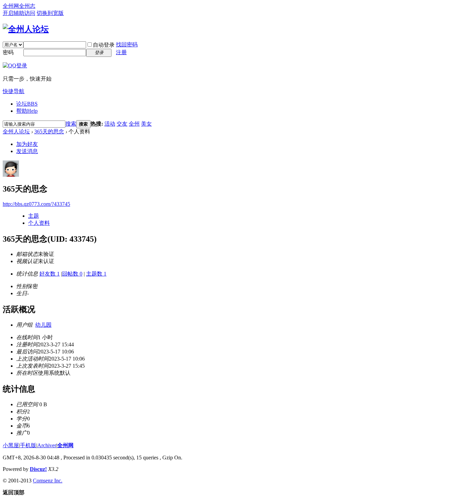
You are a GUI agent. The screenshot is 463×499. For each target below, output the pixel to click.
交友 (122, 124)
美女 (146, 124)
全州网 (11, 6)
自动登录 (104, 45)
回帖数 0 (72, 274)
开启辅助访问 (19, 13)
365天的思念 (49, 131)
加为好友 (27, 144)
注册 (121, 52)
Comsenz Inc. (47, 480)
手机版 (28, 445)
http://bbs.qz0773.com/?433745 (36, 204)
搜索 (70, 124)
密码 (8, 52)
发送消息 (27, 151)
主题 (33, 216)
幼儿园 (43, 325)
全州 (134, 124)
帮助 (27, 111)
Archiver (46, 445)
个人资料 (39, 223)
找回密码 (127, 44)
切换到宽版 (50, 13)
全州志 (27, 6)
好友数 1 (49, 274)
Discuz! (38, 469)
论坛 (27, 104)
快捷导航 (13, 91)
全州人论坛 (16, 131)
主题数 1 (96, 274)
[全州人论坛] (26, 29)
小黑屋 (11, 445)
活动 (109, 124)
